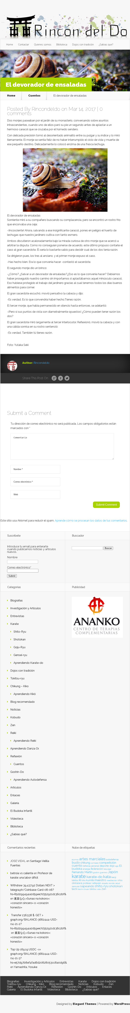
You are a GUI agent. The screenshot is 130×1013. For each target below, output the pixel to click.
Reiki (13, 733)
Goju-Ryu (19, 647)
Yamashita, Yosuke (25, 967)
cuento (77, 865)
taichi (74, 889)
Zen (12, 725)
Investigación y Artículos (25, 608)
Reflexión (16, 756)
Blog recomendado (22, 701)
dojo (112, 865)
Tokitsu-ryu (17, 678)
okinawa (77, 883)
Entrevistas (17, 616)
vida (99, 889)
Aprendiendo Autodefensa (30, 779)
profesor (87, 883)
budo (76, 862)
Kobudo (15, 717)
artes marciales (92, 859)
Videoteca (16, 818)
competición (107, 862)
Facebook (60, 378)
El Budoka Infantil (21, 810)
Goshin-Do (17, 772)
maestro (100, 880)
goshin (96, 872)
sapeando (87, 886)
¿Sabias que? (106, 44)
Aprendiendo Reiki (25, 740)
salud (117, 883)
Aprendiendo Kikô (25, 694)
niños (119, 880)
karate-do (94, 877)
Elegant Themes (84, 1004)
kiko (83, 880)
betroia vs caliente (21, 873)
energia (86, 869)
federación (97, 869)
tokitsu (93, 889)
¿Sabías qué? (18, 834)
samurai (76, 886)
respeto (105, 883)
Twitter (67, 378)
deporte (104, 865)
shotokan (116, 886)
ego (116, 866)
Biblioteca (61, 44)
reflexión (96, 883)
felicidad (107, 869)
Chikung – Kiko (19, 686)
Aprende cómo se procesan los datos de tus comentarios (91, 520)
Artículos (15, 787)
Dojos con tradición (83, 44)
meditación (112, 880)
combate (95, 863)
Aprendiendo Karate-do (28, 662)
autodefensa (112, 859)
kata (107, 876)
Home (9, 44)
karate (79, 876)
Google (54, 378)
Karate (14, 623)
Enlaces (15, 795)
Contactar (23, 44)
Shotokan (20, 639)
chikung (85, 862)
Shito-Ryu (20, 631)
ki (80, 880)
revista (112, 883)
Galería (14, 803)
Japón (113, 872)
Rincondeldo (46, 109)
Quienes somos (42, 44)
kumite (90, 880)
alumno (75, 860)
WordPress (122, 1004)
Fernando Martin (82, 872)
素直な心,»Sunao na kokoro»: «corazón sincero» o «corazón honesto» (30, 903)
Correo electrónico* (19, 567)
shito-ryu (102, 886)
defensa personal (91, 866)
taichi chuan (83, 889)
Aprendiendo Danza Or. (24, 748)
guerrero (103, 872)
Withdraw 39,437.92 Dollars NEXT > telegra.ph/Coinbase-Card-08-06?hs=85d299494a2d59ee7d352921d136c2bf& (38, 890)
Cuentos (34, 95)
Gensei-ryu (20, 655)
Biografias (16, 600)
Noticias (15, 709)
